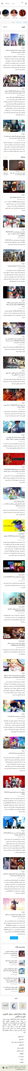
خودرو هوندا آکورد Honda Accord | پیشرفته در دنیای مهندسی (6, 18)
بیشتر (6, 157)
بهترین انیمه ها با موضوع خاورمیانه (16, 266)
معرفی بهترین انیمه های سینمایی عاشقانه (11, 962)
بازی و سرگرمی (20, 1051)
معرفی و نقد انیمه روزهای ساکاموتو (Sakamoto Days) (16, 610)
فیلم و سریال (18, 22)
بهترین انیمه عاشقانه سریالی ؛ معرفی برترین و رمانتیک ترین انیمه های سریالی (10, 980)
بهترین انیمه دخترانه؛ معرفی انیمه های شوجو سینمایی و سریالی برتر (15, 51)
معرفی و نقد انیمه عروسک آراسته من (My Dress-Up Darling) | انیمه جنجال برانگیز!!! (14, 676)
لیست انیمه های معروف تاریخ (17, 197)
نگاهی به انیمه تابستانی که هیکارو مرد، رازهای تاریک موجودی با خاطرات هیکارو (15, 438)
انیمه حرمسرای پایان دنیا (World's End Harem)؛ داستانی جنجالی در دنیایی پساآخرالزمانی (15, 234)
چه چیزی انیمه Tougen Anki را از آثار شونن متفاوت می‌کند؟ (14, 406)
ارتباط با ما (21, 1057)
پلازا (24, 22)
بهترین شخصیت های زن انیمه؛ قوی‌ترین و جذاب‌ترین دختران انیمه (10, 953)
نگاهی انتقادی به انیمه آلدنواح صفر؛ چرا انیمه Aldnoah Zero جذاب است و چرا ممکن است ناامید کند (15, 341)
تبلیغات (22, 1062)
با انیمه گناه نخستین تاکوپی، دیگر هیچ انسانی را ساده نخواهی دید (15, 374)
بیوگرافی (22, 1054)
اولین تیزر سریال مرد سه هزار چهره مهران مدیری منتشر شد (17, 173)
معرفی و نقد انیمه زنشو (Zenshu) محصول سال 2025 (14, 537)
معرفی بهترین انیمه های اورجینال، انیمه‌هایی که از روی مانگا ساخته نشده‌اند (14, 875)
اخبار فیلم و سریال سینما (18, 1042)
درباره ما (22, 1059)
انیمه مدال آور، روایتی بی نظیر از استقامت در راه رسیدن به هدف (14, 505)
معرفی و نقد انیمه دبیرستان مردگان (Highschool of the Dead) (16, 644)
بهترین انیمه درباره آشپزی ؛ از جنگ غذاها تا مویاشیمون (10, 988)
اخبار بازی (21, 1039)
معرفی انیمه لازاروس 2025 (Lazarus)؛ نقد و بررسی (14, 578)
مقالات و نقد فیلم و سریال (19, 501)
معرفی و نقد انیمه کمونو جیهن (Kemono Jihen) (15, 793)
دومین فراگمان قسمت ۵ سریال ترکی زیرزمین (14, 18)
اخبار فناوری (21, 1037)
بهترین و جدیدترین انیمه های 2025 (16, 716)
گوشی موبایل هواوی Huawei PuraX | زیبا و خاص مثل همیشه (23, 18)
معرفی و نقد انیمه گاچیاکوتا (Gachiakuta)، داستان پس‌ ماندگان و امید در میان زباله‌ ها (14, 470)
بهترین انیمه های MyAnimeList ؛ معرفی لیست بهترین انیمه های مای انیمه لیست (15, 92)
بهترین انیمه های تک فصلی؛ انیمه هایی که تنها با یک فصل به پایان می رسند (14, 137)
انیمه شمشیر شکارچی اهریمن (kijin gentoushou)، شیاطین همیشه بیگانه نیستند (15, 304)
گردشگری (21, 1045)
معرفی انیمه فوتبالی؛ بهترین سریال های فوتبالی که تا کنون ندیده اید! (10, 971)
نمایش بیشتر (14, 938)
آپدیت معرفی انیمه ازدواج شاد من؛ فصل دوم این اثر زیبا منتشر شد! (15, 915)
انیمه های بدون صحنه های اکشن (17, 753)
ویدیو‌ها (23, 157)
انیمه (13, 22)
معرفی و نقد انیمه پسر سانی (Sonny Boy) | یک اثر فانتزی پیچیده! (14, 834)
